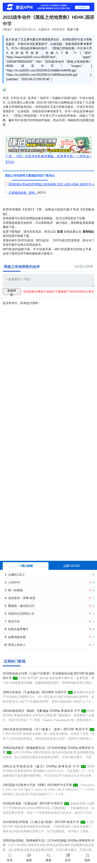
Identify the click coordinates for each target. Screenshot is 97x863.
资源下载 (73, 29)
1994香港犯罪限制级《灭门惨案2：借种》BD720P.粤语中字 (45, 729)
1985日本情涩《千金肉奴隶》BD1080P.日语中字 (35, 692)
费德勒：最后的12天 (21, 606)
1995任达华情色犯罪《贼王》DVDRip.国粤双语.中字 (41, 766)
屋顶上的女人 (17, 644)
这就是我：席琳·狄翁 (21, 598)
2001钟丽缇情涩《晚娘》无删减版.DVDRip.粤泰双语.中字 (41, 710)
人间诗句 (14, 582)
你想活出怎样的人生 (21, 613)
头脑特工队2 (16, 574)
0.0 (47, 29)
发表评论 (11, 292)
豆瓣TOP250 (71, 566)
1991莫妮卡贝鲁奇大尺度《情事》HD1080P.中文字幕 (37, 785)
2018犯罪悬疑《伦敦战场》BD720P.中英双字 (33, 803)
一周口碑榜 (25, 566)
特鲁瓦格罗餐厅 (18, 629)
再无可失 (14, 621)
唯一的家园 (15, 590)
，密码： (23, 192)
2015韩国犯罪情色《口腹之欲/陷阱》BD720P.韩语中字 (41, 822)
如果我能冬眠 (17, 637)
